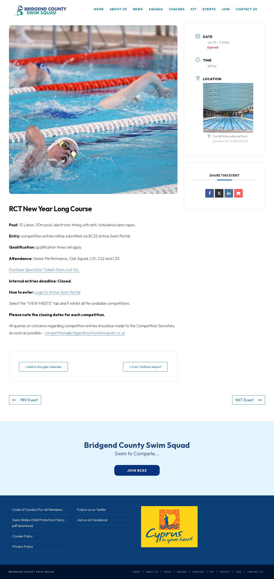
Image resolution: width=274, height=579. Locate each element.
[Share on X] (219, 193)
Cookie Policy (22, 536)
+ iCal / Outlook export (145, 367)
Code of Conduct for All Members (37, 509)
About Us (118, 9)
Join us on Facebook (92, 520)
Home (99, 9)
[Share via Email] (238, 193)
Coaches (177, 9)
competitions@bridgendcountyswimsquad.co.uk (85, 332)
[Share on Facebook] (209, 193)
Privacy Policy (22, 546)
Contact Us (246, 9)
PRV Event (29, 400)
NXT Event (244, 400)
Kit (194, 9)
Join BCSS (137, 470)
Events (209, 9)
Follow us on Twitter (91, 509)
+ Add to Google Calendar (43, 367)
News (138, 9)
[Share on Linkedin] (229, 193)
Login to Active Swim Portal (57, 292)
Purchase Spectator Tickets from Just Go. (44, 269)
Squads (156, 9)
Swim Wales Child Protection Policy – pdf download (39, 523)
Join (226, 9)
